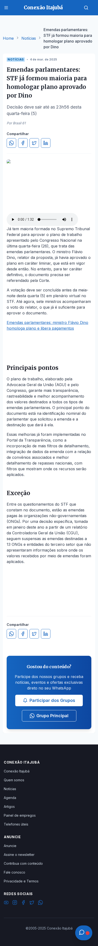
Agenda (10, 798)
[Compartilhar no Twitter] (34, 143)
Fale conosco (14, 872)
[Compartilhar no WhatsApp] (11, 143)
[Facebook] (23, 903)
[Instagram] (14, 903)
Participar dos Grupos (52, 700)
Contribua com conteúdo (23, 863)
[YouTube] (6, 903)
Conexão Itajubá (16, 771)
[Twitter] (31, 903)
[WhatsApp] (40, 903)
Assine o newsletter (19, 855)
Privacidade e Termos (21, 881)
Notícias (28, 38)
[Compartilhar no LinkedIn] (45, 143)
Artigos (9, 806)
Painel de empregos (20, 815)
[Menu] (6, 7)
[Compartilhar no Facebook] (23, 143)
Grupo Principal (52, 715)
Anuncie (10, 846)
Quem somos (14, 780)
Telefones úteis (16, 824)
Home (8, 38)
